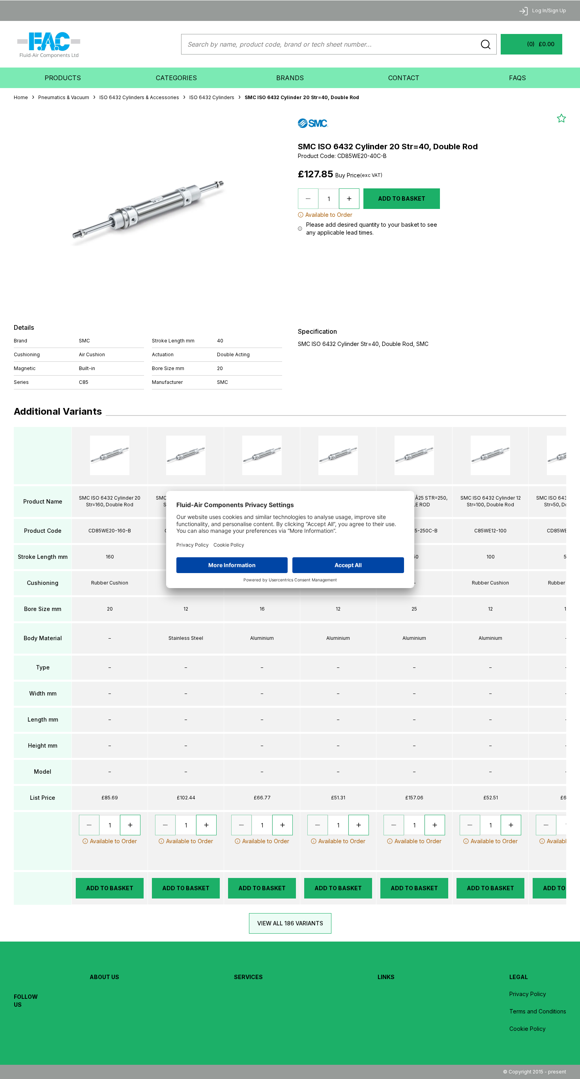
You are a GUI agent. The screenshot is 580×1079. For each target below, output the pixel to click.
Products (63, 78)
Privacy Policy (527, 994)
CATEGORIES (176, 78)
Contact (403, 78)
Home (21, 97)
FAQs (517, 78)
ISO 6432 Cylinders (211, 97)
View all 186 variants (290, 923)
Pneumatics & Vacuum (63, 97)
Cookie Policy (527, 1028)
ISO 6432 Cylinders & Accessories (139, 97)
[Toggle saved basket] (561, 118)
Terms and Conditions (537, 1011)
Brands (290, 78)
